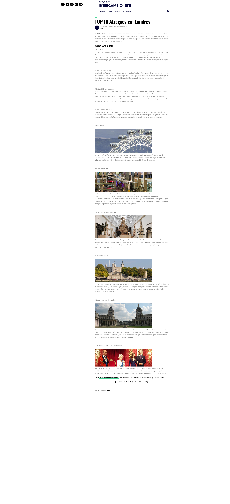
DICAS (110, 11)
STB (103, 28)
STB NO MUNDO (127, 11)
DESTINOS (117, 11)
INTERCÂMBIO (102, 11)
